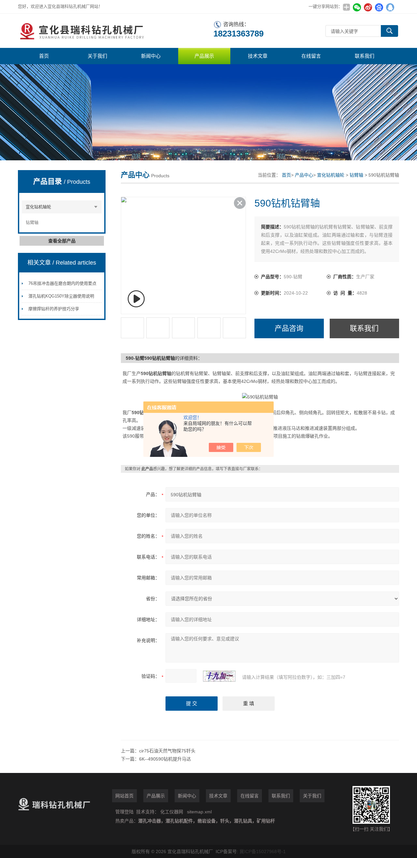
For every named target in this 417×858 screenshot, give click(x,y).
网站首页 (124, 795)
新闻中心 (151, 56)
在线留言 (311, 56)
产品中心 (304, 175)
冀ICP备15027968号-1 (262, 851)
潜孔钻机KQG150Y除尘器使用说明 (61, 296)
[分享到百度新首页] (378, 7)
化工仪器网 (171, 811)
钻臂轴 (32, 222)
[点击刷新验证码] (219, 676)
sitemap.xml (199, 811)
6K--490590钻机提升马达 (165, 759)
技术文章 (257, 56)
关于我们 (97, 56)
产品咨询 (289, 328)
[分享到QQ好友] (390, 7)
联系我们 (364, 56)
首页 (44, 56)
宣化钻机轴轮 (38, 206)
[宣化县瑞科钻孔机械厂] (115, 31)
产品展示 (204, 56)
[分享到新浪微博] (367, 7)
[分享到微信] (356, 7)
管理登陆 (124, 811)
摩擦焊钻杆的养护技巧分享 (53, 308)
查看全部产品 (62, 240)
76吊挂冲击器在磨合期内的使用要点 (62, 283)
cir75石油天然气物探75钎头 (167, 750)
